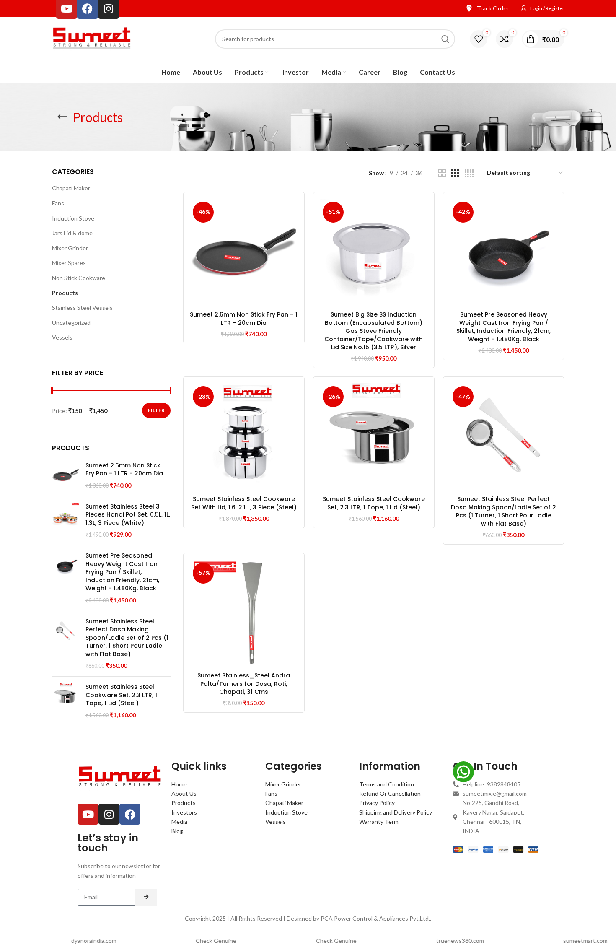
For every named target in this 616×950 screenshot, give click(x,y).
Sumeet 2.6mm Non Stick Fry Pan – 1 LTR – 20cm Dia (244, 318)
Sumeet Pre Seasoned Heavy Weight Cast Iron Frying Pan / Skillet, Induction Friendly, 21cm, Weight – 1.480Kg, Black (503, 326)
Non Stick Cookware (78, 277)
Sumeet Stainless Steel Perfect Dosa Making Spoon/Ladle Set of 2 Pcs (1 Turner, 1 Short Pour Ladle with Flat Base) (126, 638)
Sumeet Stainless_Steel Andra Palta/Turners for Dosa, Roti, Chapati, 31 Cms (243, 683)
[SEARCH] (445, 39)
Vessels (62, 337)
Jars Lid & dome (72, 232)
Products (65, 292)
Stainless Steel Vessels (82, 307)
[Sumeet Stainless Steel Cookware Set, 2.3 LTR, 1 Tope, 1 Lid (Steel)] (65, 701)
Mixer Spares (69, 262)
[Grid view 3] (455, 173)
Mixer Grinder (70, 248)
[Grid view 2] (442, 173)
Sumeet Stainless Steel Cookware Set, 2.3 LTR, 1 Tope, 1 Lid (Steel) (121, 695)
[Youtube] (88, 814)
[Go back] (62, 117)
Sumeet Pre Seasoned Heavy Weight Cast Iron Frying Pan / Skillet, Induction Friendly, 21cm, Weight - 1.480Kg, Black (122, 572)
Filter (156, 410)
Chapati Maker (71, 188)
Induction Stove (73, 218)
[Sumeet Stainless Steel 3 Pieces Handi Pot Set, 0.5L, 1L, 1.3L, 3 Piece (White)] (65, 521)
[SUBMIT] (146, 897)
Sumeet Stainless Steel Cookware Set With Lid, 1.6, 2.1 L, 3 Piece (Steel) (244, 503)
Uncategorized (71, 322)
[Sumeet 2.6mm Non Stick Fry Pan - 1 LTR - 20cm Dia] (65, 476)
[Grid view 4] (469, 173)
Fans (58, 203)
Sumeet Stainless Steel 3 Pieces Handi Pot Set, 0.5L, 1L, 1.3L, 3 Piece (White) (127, 515)
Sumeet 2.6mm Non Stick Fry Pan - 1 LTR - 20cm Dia (124, 470)
